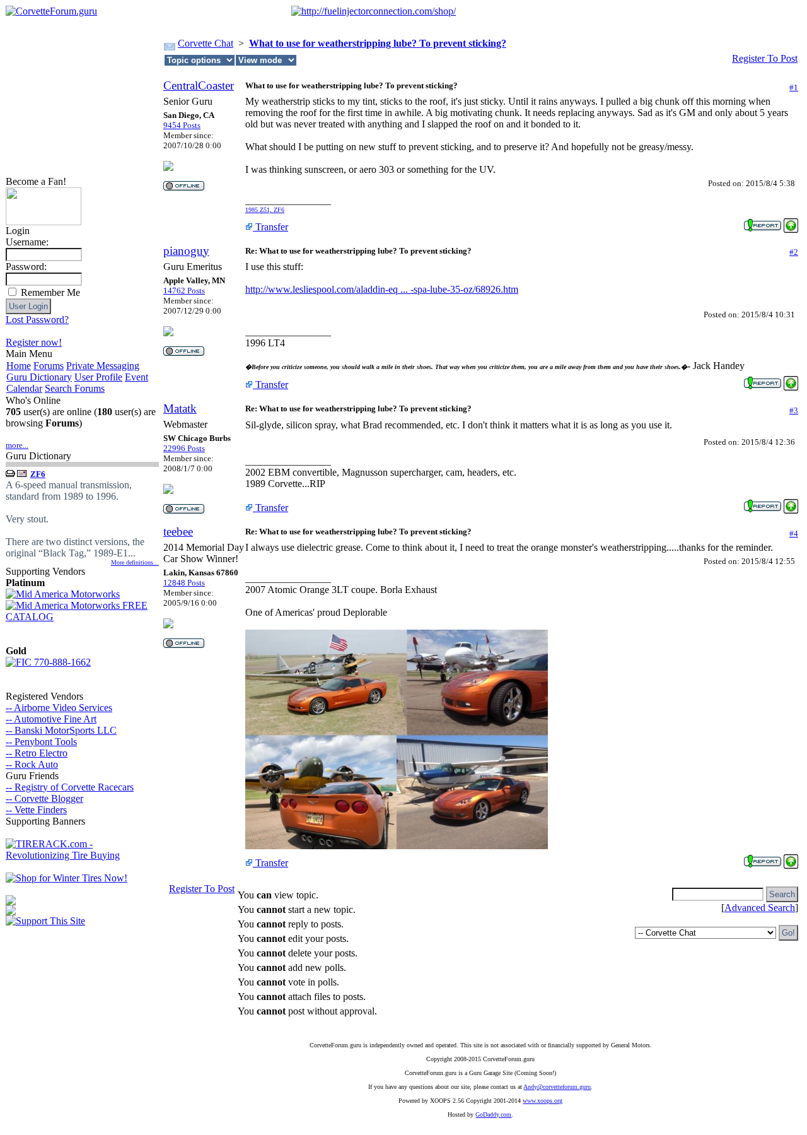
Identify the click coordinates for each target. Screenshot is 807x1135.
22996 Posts (184, 448)
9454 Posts (181, 125)
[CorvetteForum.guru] (51, 11)
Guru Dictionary (39, 377)
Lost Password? (37, 319)
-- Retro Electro (36, 753)
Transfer (270, 226)
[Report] (762, 221)
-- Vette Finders (36, 809)
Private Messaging (102, 365)
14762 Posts (184, 290)
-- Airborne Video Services (59, 707)
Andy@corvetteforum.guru (557, 1086)
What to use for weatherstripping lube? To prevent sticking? (377, 43)
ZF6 (37, 474)
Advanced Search (759, 907)
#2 (793, 252)
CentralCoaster (198, 85)
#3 (793, 410)
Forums (48, 365)
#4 (793, 533)
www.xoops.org (542, 1100)
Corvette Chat (205, 43)
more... (17, 445)
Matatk (180, 408)
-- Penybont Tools (41, 741)
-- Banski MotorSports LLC (61, 730)
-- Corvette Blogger (44, 798)
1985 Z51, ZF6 (264, 209)
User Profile (98, 377)
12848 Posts (184, 582)
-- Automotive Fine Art (51, 719)
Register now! (34, 342)
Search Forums (75, 388)
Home (18, 365)
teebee (178, 531)
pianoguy (186, 250)
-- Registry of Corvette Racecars (70, 787)
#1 (793, 87)
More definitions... (135, 562)
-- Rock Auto (32, 764)
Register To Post (765, 58)
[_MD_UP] (791, 221)
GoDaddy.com (493, 1114)
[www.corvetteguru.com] (43, 221)
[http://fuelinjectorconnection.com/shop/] (373, 11)
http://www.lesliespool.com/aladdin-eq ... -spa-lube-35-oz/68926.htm (381, 289)
